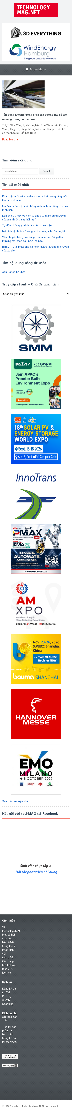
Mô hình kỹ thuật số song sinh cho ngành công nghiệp (34, 231)
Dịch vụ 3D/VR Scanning (7, 1000)
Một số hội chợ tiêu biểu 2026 (8, 938)
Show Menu (38, 69)
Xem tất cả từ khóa (14, 271)
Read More (8, 139)
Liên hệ (6, 972)
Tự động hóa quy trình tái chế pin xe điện (27, 225)
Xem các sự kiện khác (15, 801)
